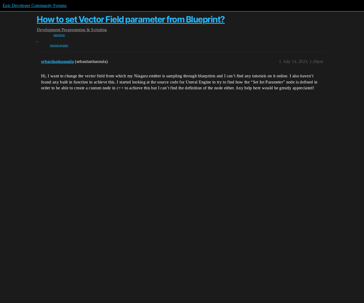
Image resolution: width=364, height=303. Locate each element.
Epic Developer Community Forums (35, 5)
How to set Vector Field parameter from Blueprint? (131, 19)
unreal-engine (59, 45)
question (59, 35)
